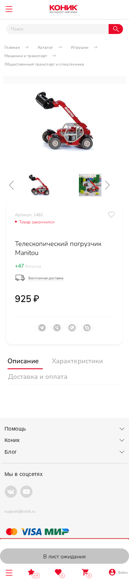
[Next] (112, 185)
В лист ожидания (64, 556)
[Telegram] (42, 330)
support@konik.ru (19, 511)
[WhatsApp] (72, 330)
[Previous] (16, 185)
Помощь (15, 429)
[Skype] (87, 330)
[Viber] (57, 330)
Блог (10, 452)
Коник (12, 440)
